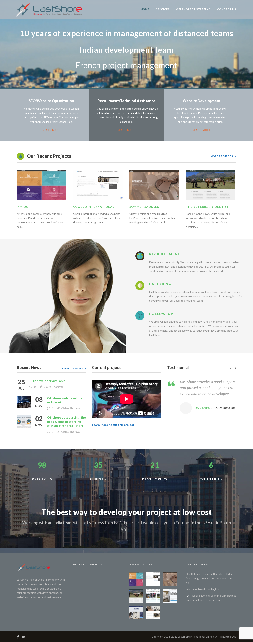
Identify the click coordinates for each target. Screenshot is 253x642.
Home (145, 9)
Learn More (51, 129)
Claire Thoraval (53, 386)
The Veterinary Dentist (207, 206)
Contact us (226, 9)
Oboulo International (93, 206)
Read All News (72, 368)
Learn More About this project (113, 424)
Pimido (23, 206)
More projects (222, 156)
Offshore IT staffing (193, 9)
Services (163, 9)
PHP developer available (47, 381)
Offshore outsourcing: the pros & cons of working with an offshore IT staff (66, 421)
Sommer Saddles (144, 206)
